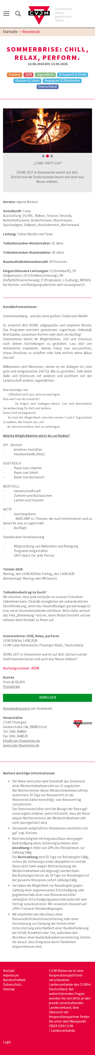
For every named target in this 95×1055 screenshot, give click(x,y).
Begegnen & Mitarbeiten (62, 80)
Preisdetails (11, 686)
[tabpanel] (47, 130)
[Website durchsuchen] (18, 14)
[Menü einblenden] (6, 14)
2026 (28, 75)
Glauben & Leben (27, 80)
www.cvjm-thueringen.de (21, 745)
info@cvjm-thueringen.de (21, 740)
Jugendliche (45, 75)
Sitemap (9, 989)
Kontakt (9, 970)
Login (7, 1042)
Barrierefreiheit (14, 980)
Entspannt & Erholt (72, 75)
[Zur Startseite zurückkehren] (39, 8)
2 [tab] (47, 156)
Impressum (11, 975)
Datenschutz (12, 984)
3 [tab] (51, 156)
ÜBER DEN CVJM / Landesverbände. (62, 1028)
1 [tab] (43, 156)
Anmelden (47, 697)
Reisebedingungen (16, 708)
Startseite (10, 31)
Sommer (15, 75)
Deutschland (47, 86)
